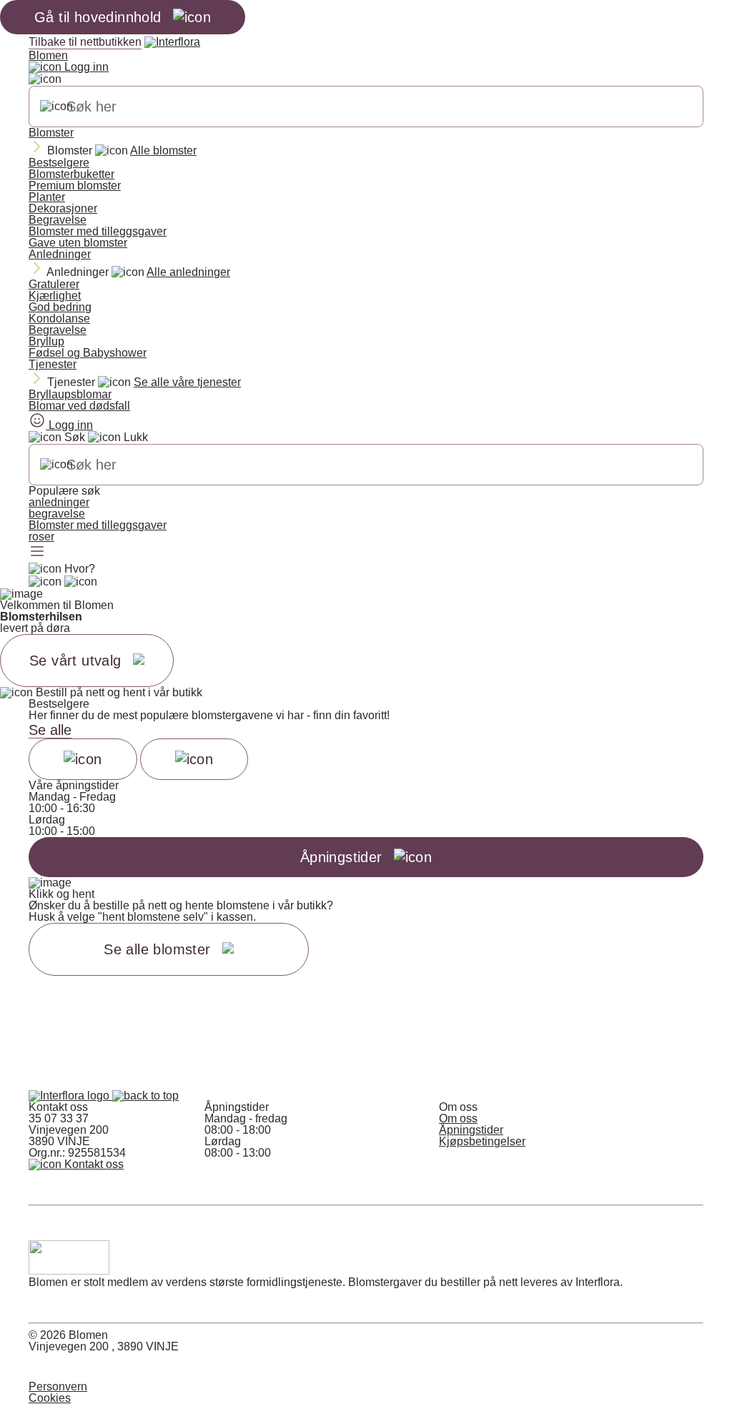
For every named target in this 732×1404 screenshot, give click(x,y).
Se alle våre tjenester (187, 382)
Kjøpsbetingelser (482, 1141)
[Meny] (37, 553)
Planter (47, 197)
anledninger (59, 502)
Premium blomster (75, 185)
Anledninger (60, 254)
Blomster (51, 133)
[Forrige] (83, 759)
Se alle (50, 730)
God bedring (60, 307)
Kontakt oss (92, 1164)
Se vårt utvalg (75, 660)
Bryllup (46, 341)
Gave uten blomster (78, 243)
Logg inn (85, 67)
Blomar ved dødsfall (79, 406)
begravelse (57, 514)
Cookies (50, 1398)
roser (41, 536)
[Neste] (194, 759)
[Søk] (56, 106)
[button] (145, 1095)
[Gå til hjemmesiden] (70, 1095)
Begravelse (57, 220)
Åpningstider (471, 1130)
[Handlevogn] (45, 581)
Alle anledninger (188, 272)
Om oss (458, 1118)
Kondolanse (59, 318)
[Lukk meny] (45, 79)
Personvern (58, 1386)
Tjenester (52, 364)
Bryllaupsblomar (70, 394)
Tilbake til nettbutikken (85, 42)
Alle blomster (163, 150)
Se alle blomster (157, 949)
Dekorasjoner (63, 208)
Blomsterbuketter (71, 174)
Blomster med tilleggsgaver (98, 231)
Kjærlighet (55, 296)
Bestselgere (59, 163)
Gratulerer (54, 284)
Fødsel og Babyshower (88, 353)
